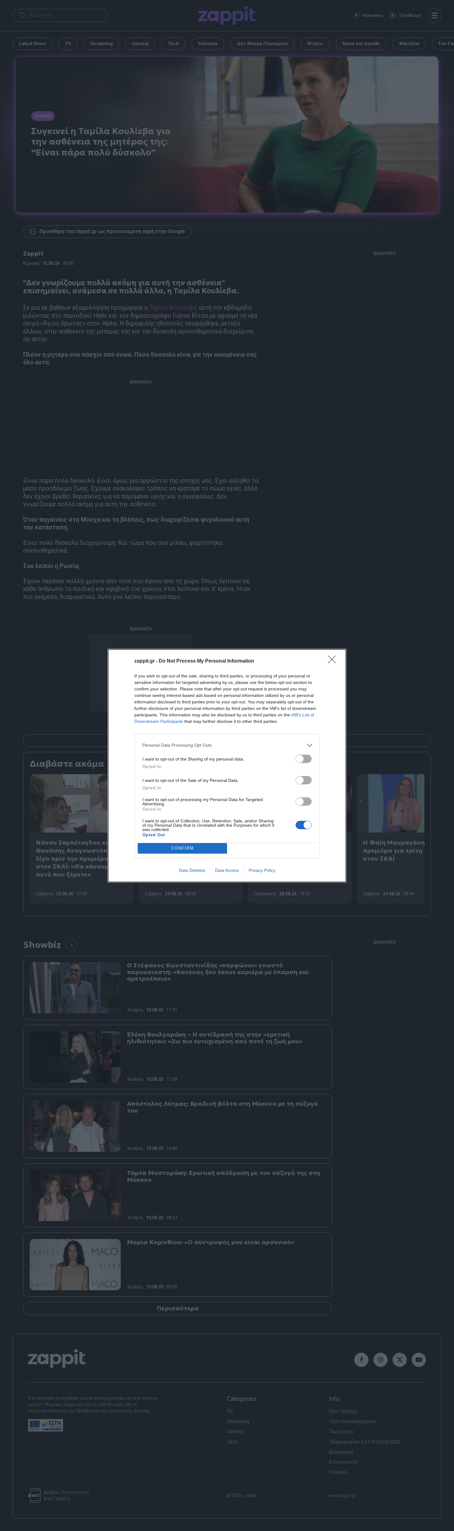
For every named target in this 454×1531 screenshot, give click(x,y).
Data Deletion (192, 870)
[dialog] (227, 765)
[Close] (334, 661)
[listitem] (227, 745)
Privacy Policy (262, 870)
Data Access (227, 870)
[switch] (304, 759)
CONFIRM (182, 848)
